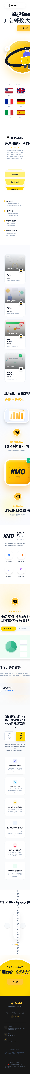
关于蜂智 (14, 1013)
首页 (7, 1013)
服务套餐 (21, 1013)
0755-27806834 (11, 1035)
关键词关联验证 (9, 736)
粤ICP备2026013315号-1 (13, 1041)
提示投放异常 (22, 628)
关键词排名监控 (20, 736)
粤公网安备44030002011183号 (16, 1064)
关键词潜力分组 (8, 628)
